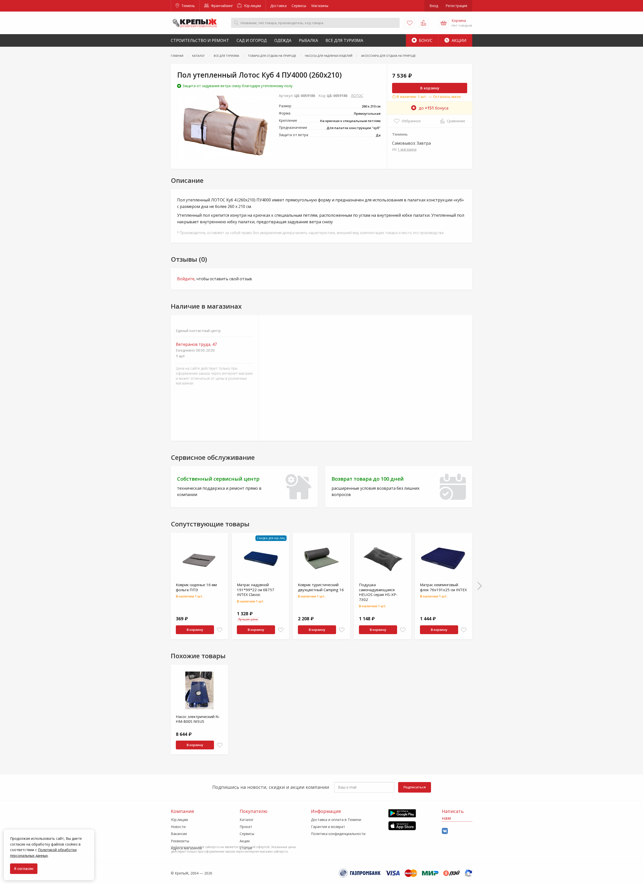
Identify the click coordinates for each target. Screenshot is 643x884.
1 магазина (407, 149)
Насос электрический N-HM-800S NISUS (198, 719)
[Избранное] (410, 23)
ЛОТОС (357, 95)
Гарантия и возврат (328, 826)
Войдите (185, 279)
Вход (434, 5)
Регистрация (456, 5)
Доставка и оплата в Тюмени (336, 819)
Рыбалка (308, 40)
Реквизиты (180, 841)
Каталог (247, 819)
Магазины (319, 5)
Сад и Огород (252, 40)
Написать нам (453, 814)
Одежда (282, 40)
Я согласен (23, 868)
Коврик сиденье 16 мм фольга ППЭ (196, 587)
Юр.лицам (252, 5)
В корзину (429, 87)
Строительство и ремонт (200, 40)
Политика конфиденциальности (338, 833)
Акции (458, 40)
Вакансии (179, 833)
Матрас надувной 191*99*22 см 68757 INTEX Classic (255, 589)
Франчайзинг (221, 5)
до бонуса (433, 108)
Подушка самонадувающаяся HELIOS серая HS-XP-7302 (378, 592)
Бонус (425, 40)
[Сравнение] (423, 23)
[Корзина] (444, 23)
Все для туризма (344, 40)
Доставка (278, 5)
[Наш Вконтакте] (445, 831)
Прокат (246, 826)
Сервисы (299, 5)
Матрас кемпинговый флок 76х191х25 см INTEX (443, 587)
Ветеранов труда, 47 (196, 344)
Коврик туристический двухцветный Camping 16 (321, 587)
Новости (178, 826)
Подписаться (414, 787)
